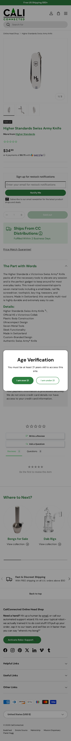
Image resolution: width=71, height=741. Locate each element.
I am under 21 (48, 380)
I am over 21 (23, 380)
